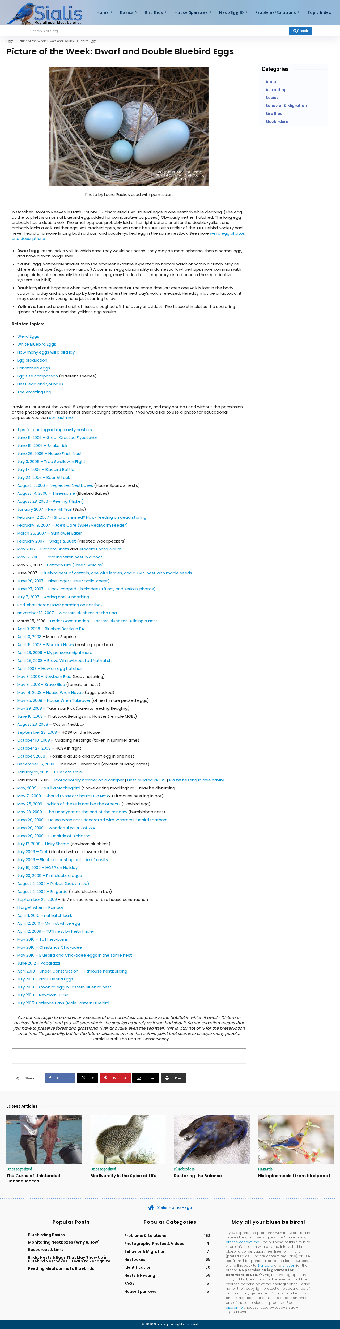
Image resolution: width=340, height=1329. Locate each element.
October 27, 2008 (34, 748)
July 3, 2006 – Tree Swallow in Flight (51, 461)
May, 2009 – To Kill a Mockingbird (48, 788)
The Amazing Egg (34, 392)
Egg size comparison (37, 376)
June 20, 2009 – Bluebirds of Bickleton (53, 835)
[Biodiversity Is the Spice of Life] (128, 1140)
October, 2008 (31, 756)
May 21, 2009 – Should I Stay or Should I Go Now (63, 796)
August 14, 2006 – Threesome (46, 493)
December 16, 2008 (35, 764)
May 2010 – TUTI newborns (42, 939)
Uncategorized (19, 1169)
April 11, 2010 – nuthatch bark (44, 915)
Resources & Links (46, 1249)
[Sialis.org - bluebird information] (47, 13)
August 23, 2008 (32, 724)
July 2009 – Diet (32, 851)
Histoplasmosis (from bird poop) (294, 1176)
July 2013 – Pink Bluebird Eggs (45, 979)
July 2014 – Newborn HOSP (42, 995)
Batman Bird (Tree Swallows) (75, 565)
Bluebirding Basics (46, 1234)
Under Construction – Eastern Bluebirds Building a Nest (104, 620)
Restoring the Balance (198, 1176)
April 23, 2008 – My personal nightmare (54, 652)
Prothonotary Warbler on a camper (89, 780)
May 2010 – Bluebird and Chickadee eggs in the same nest (74, 955)
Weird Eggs (28, 336)
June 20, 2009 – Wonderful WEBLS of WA (56, 828)
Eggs (9, 41)
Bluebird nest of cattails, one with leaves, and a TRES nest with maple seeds (117, 573)
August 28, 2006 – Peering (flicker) (50, 501)
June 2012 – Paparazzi (38, 963)
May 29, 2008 (29, 708)
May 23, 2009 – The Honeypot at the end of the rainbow (72, 812)
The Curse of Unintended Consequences (33, 1178)
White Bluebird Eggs (36, 344)
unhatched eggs (33, 368)
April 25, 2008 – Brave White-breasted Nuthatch (64, 660)
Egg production (32, 360)
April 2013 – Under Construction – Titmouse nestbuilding (72, 971)
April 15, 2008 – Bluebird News (45, 644)
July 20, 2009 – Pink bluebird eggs (49, 875)
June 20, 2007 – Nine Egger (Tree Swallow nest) (63, 581)
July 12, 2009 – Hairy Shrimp (43, 843)
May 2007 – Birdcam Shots (43, 549)
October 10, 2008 (33, 740)
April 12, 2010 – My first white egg (48, 923)
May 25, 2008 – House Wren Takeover (53, 700)
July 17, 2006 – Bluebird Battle (45, 469)
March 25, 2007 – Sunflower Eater (49, 533)
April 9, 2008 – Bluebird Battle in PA (50, 628)
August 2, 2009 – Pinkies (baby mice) (53, 883)
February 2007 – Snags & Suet (46, 541)
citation (288, 1265)
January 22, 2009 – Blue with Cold (49, 772)
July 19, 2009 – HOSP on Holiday (47, 867)
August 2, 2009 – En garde (42, 891)
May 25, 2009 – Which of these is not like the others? (68, 804)
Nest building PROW (146, 780)
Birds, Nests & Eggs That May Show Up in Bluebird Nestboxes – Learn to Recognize (69, 1259)
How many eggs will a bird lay (46, 352)
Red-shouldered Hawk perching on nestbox (60, 605)
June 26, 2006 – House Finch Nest (49, 453)
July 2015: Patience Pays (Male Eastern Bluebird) (64, 1003)
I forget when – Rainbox (40, 907)
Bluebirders (184, 1169)
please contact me (242, 1242)
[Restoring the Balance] (212, 1140)
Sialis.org (265, 1265)
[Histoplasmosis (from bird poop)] (296, 1140)
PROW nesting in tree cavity (196, 780)
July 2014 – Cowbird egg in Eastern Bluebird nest (64, 987)
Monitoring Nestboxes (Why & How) (64, 1242)
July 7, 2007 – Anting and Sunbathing (53, 597)
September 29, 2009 (37, 899)
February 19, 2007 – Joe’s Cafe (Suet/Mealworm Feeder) (72, 525)
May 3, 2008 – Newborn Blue (44, 676)
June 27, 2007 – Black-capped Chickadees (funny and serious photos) (86, 589)
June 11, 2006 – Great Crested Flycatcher (57, 437)
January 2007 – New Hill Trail (44, 509)
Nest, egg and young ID (40, 384)
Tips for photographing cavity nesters (54, 429)
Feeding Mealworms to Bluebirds (61, 1268)
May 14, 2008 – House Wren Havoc (50, 692)
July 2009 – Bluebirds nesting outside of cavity (62, 859)
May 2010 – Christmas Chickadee (49, 947)
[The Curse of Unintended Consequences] (44, 1140)
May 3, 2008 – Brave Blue (41, 684)
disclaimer (235, 1307)
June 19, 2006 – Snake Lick (42, 445)
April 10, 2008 (29, 636)
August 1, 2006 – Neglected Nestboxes (55, 485)
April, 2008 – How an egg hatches (50, 668)
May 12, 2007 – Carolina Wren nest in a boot (60, 557)
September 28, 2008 (37, 732)
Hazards (265, 1169)
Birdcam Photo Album (100, 549)
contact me (61, 417)
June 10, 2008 (30, 716)
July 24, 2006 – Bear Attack (43, 477)
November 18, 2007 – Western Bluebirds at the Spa (67, 613)
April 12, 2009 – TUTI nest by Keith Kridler (55, 931)
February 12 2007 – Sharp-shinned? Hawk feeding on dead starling (81, 517)
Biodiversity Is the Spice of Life (123, 1176)
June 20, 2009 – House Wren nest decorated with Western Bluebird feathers (92, 820)
